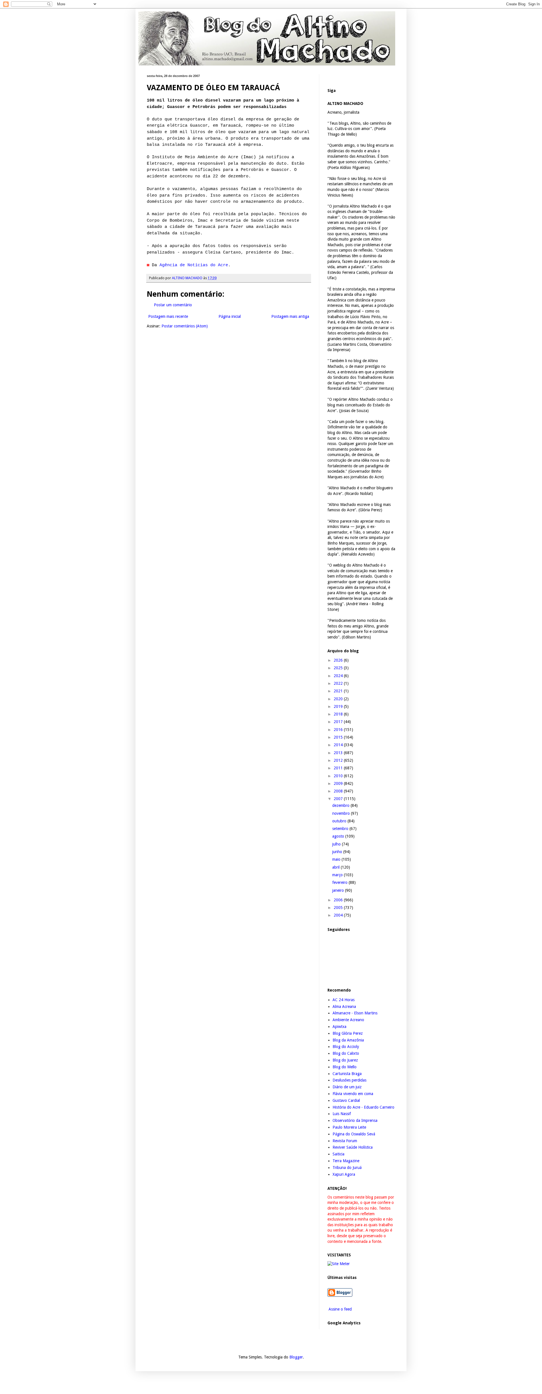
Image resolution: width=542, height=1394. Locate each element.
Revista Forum (345, 1140)
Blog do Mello (345, 1067)
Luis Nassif (342, 1113)
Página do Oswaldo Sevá (354, 1134)
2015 (339, 737)
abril (336, 867)
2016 (339, 729)
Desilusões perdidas (349, 1080)
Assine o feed (339, 1309)
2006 (339, 900)
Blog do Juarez (345, 1060)
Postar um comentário (173, 305)
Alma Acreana (344, 1006)
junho (337, 851)
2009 (339, 783)
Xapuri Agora (344, 1174)
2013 (339, 752)
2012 (339, 760)
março (338, 875)
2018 (339, 714)
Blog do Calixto (346, 1053)
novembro (341, 813)
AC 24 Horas (344, 999)
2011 (339, 768)
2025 (339, 668)
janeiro (338, 890)
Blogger (296, 1357)
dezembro (341, 805)
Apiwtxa (339, 1026)
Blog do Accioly (346, 1046)
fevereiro (340, 882)
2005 (339, 907)
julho (337, 844)
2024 (339, 675)
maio (337, 859)
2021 (339, 691)
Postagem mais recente (168, 316)
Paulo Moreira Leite (349, 1127)
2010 (339, 776)
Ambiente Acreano (348, 1020)
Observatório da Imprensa (355, 1120)
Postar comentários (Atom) (184, 326)
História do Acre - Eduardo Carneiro (363, 1107)
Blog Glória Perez (348, 1033)
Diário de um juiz (347, 1087)
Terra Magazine (346, 1161)
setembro (340, 828)
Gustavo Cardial (346, 1100)
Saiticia (338, 1154)
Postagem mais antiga (290, 316)
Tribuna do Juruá (347, 1167)
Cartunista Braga (347, 1073)
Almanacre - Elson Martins (355, 1013)
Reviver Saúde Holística (353, 1147)
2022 (339, 683)
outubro (340, 821)
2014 (339, 745)
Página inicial (229, 316)
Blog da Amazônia (348, 1040)
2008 (339, 791)
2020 (339, 699)
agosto (338, 836)
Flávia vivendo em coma (353, 1093)
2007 (339, 798)
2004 (339, 915)
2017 (339, 721)
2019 (339, 706)
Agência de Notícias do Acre (193, 265)
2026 (339, 660)
